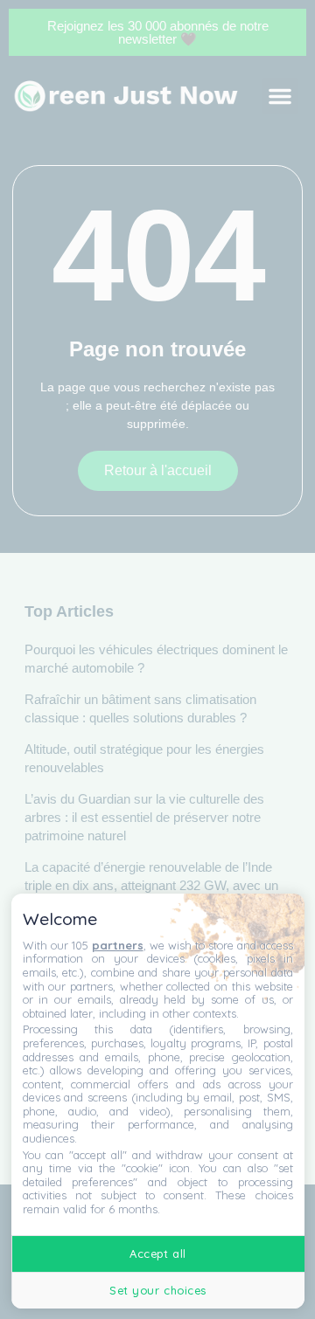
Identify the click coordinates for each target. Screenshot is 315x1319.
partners (118, 945)
